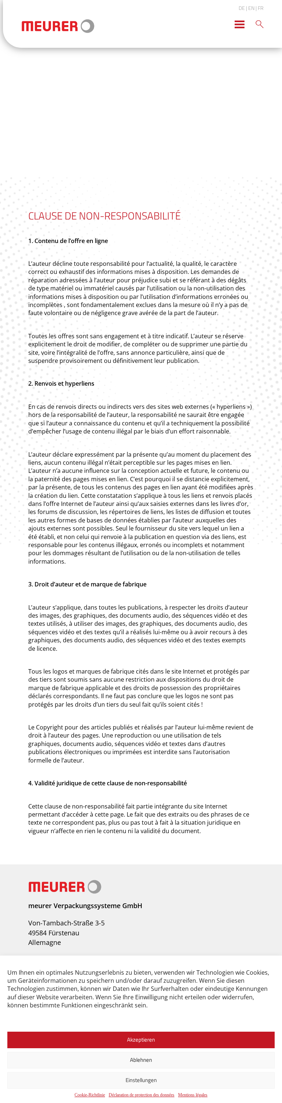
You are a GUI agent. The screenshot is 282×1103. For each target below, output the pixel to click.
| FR (260, 8)
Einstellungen (141, 1080)
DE (242, 8)
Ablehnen (141, 1060)
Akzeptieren (141, 1039)
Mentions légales (192, 1094)
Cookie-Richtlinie (90, 1094)
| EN (250, 8)
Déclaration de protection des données (141, 1094)
